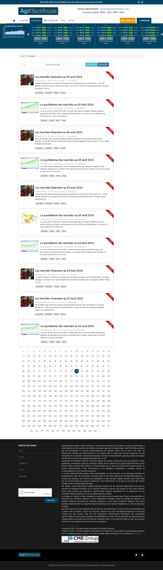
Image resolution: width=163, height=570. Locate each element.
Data (63, 20)
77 (71, 371)
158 (50, 396)
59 (66, 366)
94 (71, 376)
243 (50, 421)
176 (55, 401)
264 (71, 426)
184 (98, 401)
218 (98, 411)
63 (87, 366)
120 (28, 386)
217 (92, 411)
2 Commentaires (80, 108)
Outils (71, 20)
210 (55, 411)
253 (103, 421)
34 (23, 361)
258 (39, 426)
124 (50, 386)
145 (71, 391)
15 (103, 351)
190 (39, 406)
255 (23, 426)
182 (87, 401)
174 (44, 401)
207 (39, 411)
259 (44, 426)
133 (98, 386)
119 (23, 386)
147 (82, 391)
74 (55, 371)
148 (87, 391)
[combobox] (55, 64)
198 (82, 406)
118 (108, 381)
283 (90, 431)
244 (55, 421)
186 (108, 401)
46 (87, 361)
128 (71, 386)
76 (66, 371)
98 (92, 376)
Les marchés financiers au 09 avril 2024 (58, 77)
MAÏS (84, 25)
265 (76, 426)
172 (34, 401)
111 (71, 381)
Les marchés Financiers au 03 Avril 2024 (59, 298)
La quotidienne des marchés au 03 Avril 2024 (67, 326)
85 (23, 376)
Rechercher (103, 64)
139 (39, 391)
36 (34, 361)
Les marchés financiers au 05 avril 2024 (58, 187)
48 (98, 361)
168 (103, 396)
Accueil (22, 56)
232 (82, 416)
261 (55, 426)
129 (76, 386)
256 (28, 426)
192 (50, 406)
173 (39, 401)
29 (87, 356)
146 (76, 391)
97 (87, 376)
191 (44, 406)
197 (76, 406)
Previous (28, 34)
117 (103, 381)
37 (39, 361)
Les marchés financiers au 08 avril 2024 (58, 132)
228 (60, 416)
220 (108, 411)
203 (108, 406)
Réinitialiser (91, 64)
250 (87, 421)
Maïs (57, 120)
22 (50, 356)
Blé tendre (44, 120)
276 (52, 431)
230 (71, 416)
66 (103, 366)
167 (98, 396)
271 (108, 426)
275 (47, 431)
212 (66, 411)
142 (55, 391)
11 (82, 351)
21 (45, 356)
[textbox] (66, 64)
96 (82, 376)
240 (34, 421)
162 (71, 396)
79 (82, 371)
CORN (128, 25)
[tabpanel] (41, 34)
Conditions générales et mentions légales (99, 565)
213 (71, 411)
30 (92, 356)
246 (66, 421)
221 (23, 416)
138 (34, 391)
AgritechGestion (51, 20)
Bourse (63, 93)
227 (55, 416)
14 (98, 351)
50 (108, 361)
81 (92, 371)
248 (76, 421)
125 (55, 386)
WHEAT (106, 25)
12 (87, 351)
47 (92, 361)
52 (29, 366)
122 (39, 386)
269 (98, 426)
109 (60, 381)
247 (71, 421)
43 (71, 361)
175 (50, 401)
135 (108, 386)
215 (82, 411)
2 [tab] (98, 47)
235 (98, 416)
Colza (63, 120)
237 (108, 416)
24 (61, 356)
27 (77, 356)
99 (98, 376)
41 (61, 361)
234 (92, 416)
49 (103, 361)
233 (87, 416)
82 (98, 371)
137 (28, 391)
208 (44, 411)
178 (66, 401)
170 (23, 401)
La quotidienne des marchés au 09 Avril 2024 (66, 104)
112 (76, 381)
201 (98, 406)
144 (66, 391)
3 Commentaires (80, 164)
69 (29, 371)
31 (98, 356)
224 (39, 416)
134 (103, 386)
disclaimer (137, 533)
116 (98, 381)
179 (71, 401)
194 (60, 406)
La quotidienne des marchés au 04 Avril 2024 (67, 243)
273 (36, 431)
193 (55, 406)
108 (55, 381)
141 (50, 391)
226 (50, 416)
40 (55, 361)
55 (45, 366)
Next (162, 34)
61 (77, 366)
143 (60, 391)
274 (42, 431)
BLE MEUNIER (41, 25)
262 (60, 426)
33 (108, 356)
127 (66, 386)
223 (34, 416)
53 (34, 366)
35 (29, 361)
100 (103, 376)
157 (44, 396)
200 (92, 406)
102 (23, 381)
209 (50, 411)
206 (34, 411)
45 (82, 361)
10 (77, 351)
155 (34, 396)
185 (103, 401)
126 (60, 386)
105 (39, 381)
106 (44, 381)
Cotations (23, 20)
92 (61, 376)
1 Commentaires (71, 81)
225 (44, 416)
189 (34, 406)
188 (28, 406)
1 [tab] (94, 47)
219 (103, 411)
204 (23, 411)
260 (50, 426)
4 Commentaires (80, 219)
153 (23, 396)
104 (34, 381)
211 (60, 411)
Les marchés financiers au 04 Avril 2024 (59, 270)
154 (28, 396)
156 (39, 396)
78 (77, 371)
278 (63, 431)
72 (45, 371)
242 (44, 421)
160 (60, 396)
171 (28, 401)
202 (103, 406)
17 (23, 356)
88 (39, 376)
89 (45, 376)
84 (108, 371)
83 (103, 371)
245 (60, 421)
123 (44, 386)
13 (92, 351)
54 (39, 366)
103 (28, 381)
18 (29, 356)
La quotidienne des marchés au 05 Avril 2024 (67, 215)
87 (34, 376)
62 (82, 366)
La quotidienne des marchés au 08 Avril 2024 (67, 160)
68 (23, 371)
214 (76, 411)
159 (55, 396)
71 (39, 371)
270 (103, 426)
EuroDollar (48, 93)
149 (92, 391)
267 (87, 426)
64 (92, 366)
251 (92, 421)
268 (92, 426)
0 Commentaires (80, 247)
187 (23, 406)
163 (76, 396)
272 (31, 431)
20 (39, 356)
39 (50, 361)
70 (34, 371)
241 (39, 421)
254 (108, 421)
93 (66, 376)
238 (23, 421)
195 (66, 406)
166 (92, 396)
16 (108, 351)
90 (50, 376)
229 (66, 416)
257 (34, 426)
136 (23, 391)
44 (77, 361)
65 (98, 366)
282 (84, 431)
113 (82, 381)
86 (29, 376)
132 (92, 386)
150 (98, 391)
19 (34, 356)
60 (71, 366)
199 (87, 406)
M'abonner (145, 20)
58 (61, 366)
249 (82, 421)
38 (45, 361)
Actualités (36, 20)
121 (34, 386)
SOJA (149, 25)
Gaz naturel (39, 93)
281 (79, 431)
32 (103, 356)
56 (50, 366)
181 (82, 401)
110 (66, 381)
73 (50, 371)
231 (76, 416)
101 (108, 376)
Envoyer (51, 500)
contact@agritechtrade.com (114, 9)
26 (71, 356)
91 (55, 376)
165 (87, 396)
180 (76, 401)
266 (82, 426)
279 (68, 431)
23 (55, 356)
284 (95, 431)
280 (74, 431)
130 (82, 386)
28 (82, 356)
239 (28, 421)
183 (92, 401)
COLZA (62, 25)
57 (55, 366)
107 (50, 381)
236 (103, 416)
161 (66, 396)
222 (28, 416)
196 (71, 406)
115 (92, 381)
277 (58, 431)
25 (66, 356)
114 (87, 381)
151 (103, 391)
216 (87, 411)
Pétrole (56, 93)
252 (98, 421)
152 (108, 391)
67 (108, 366)
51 (23, 366)
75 (61, 371)
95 (77, 376)
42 (66, 361)
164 (82, 396)
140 (44, 391)
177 (60, 401)
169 (108, 396)
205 (28, 411)
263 (66, 426)
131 (87, 386)
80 (87, 371)
